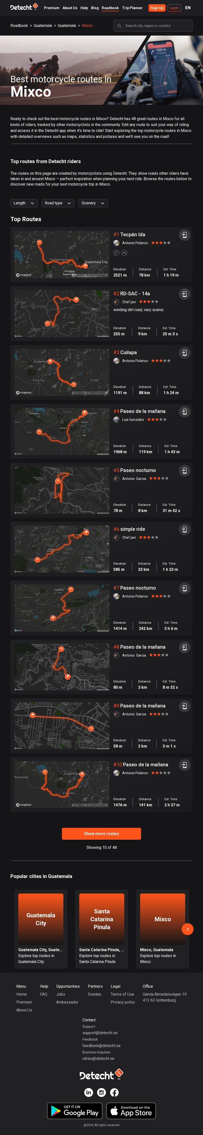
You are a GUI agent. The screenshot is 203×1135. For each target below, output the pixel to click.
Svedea (94, 994)
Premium (51, 8)
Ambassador (67, 1002)
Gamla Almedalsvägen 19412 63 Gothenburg (165, 997)
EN (188, 7)
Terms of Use (122, 994)
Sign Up (157, 8)
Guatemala (43, 25)
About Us (70, 8)
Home (21, 994)
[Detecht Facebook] (114, 1093)
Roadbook (110, 8)
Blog (95, 8)
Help (84, 8)
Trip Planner (132, 8)
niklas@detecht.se (98, 1058)
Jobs (60, 994)
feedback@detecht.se (101, 1045)
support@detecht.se (100, 1032)
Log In (174, 8)
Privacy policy (123, 1002)
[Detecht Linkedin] (88, 1093)
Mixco (87, 25)
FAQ (43, 994)
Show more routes (101, 833)
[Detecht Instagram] (101, 1093)
